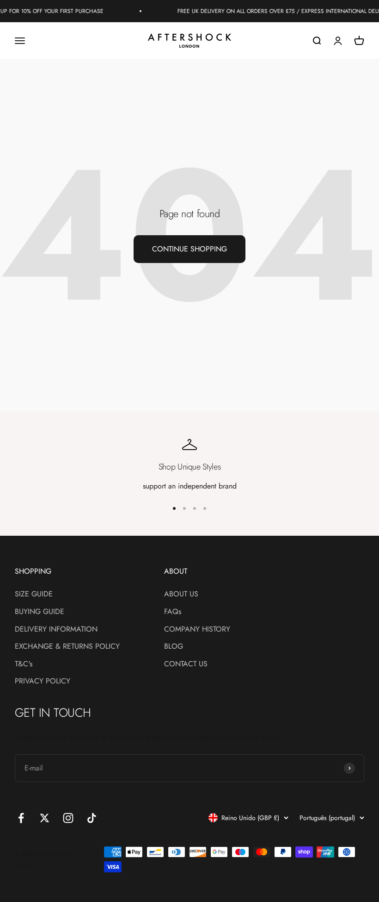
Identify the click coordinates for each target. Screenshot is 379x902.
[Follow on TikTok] (92, 818)
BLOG (173, 646)
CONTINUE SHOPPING (189, 249)
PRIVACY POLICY (42, 681)
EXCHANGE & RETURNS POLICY (67, 646)
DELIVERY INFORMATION (56, 629)
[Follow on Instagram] (68, 818)
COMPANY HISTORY (197, 629)
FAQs (172, 611)
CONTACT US (186, 663)
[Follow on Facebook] (21, 818)
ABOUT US (181, 594)
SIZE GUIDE (34, 594)
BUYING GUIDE (39, 611)
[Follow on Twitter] (44, 818)
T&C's (23, 663)
